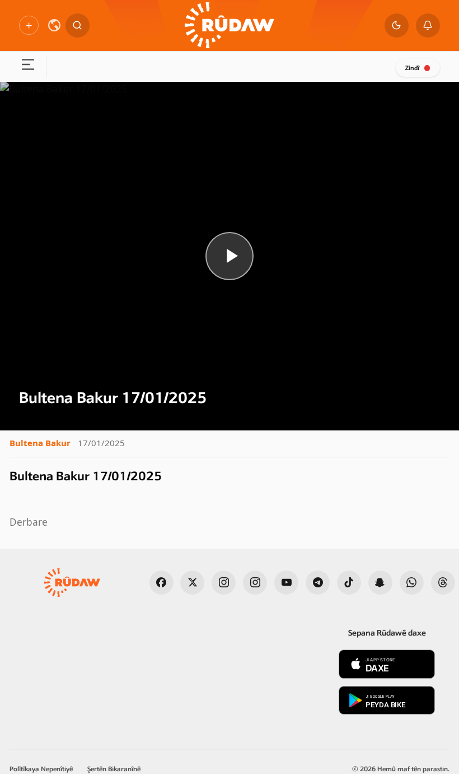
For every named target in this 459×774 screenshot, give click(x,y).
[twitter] (192, 583)
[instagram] (224, 583)
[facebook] (161, 583)
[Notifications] (428, 25)
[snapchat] (380, 583)
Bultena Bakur (40, 442)
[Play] (229, 256)
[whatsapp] (412, 583)
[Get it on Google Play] (387, 700)
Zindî (412, 68)
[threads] (443, 583)
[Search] (77, 25)
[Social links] (28, 25)
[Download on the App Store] (387, 664)
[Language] (54, 25)
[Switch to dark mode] (397, 25)
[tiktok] (349, 583)
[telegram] (318, 583)
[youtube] (286, 583)
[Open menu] (27, 66)
